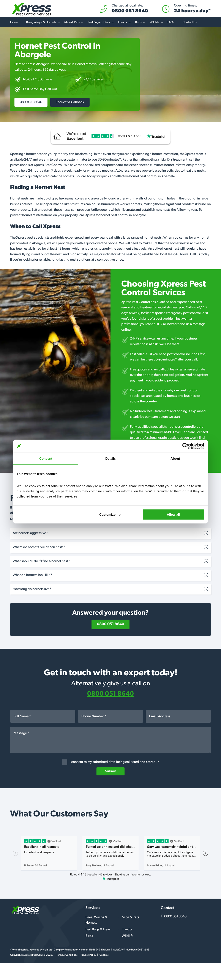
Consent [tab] (45, 458)
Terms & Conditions (66, 955)
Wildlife (154, 22)
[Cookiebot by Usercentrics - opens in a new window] (185, 446)
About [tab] (175, 458)
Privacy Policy (88, 955)
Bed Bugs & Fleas (99, 22)
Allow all (173, 514)
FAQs (170, 22)
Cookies (104, 955)
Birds (138, 22)
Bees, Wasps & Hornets (41, 22)
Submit (110, 771)
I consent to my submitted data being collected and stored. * (114, 762)
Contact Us (190, 22)
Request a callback (70, 102)
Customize (107, 514)
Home (14, 22)
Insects (122, 22)
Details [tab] (110, 458)
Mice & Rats (72, 22)
